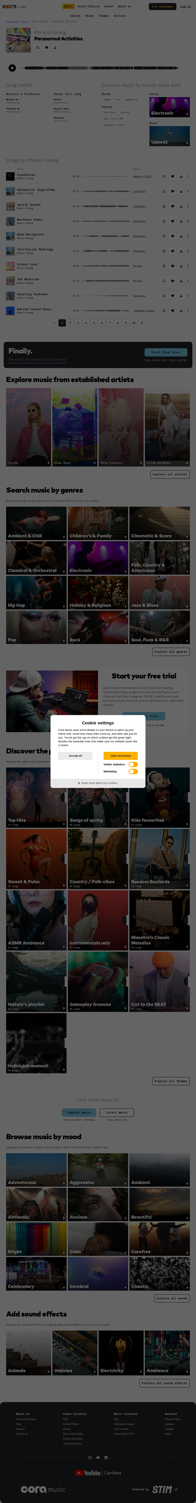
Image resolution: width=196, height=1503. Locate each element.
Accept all (75, 755)
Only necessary (121, 755)
